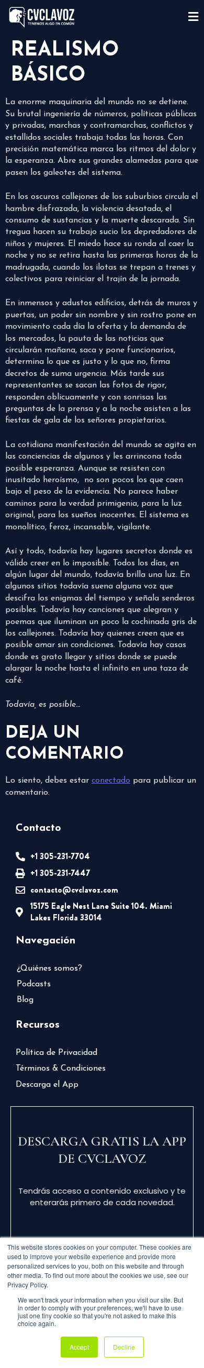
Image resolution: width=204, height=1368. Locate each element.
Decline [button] (124, 1346)
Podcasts (34, 984)
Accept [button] (79, 1346)
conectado (111, 780)
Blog (25, 1000)
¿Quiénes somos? (49, 968)
